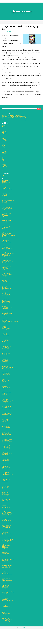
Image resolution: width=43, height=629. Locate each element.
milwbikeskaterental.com (6, 434)
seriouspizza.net (5, 478)
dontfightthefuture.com (6, 266)
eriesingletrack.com (5, 291)
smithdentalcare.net (5, 620)
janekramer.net (4, 415)
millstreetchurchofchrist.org (7, 591)
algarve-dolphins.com (6, 428)
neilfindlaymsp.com (5, 460)
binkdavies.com (4, 379)
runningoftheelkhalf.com (6, 514)
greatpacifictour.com (6, 455)
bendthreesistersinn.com (6, 444)
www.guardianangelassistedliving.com (9, 576)
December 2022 (4, 165)
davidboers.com (5, 498)
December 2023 (4, 151)
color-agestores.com (5, 340)
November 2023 (4, 152)
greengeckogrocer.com (6, 309)
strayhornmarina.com (5, 373)
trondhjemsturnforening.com (7, 577)
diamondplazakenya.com (6, 578)
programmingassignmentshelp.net (8, 200)
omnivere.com (4, 194)
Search (3, 106)
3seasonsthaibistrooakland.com (7, 332)
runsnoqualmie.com (5, 528)
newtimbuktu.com (5, 196)
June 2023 (3, 158)
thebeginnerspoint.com (6, 357)
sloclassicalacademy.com (6, 370)
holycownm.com (5, 452)
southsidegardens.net (6, 561)
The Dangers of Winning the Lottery (10, 103)
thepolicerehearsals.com (6, 365)
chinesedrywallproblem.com (7, 443)
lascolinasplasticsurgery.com (7, 536)
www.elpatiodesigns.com (6, 570)
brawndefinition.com (5, 375)
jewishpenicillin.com (5, 319)
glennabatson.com (5, 372)
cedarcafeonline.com (5, 191)
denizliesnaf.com (5, 473)
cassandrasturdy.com (5, 351)
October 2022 (4, 167)
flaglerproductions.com (6, 374)
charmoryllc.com (5, 360)
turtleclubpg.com (5, 454)
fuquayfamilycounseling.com (7, 607)
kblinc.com (4, 289)
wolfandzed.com (5, 548)
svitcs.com (3, 477)
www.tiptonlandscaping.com (7, 541)
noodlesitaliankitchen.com (6, 213)
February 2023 (4, 163)
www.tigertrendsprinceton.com (7, 511)
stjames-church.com (5, 397)
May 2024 (3, 145)
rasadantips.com (5, 195)
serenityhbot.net (5, 506)
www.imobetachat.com (6, 499)
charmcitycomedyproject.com (7, 400)
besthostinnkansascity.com (7, 619)
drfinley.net (4, 603)
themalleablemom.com (6, 410)
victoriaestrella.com (5, 457)
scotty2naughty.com (5, 398)
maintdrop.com (4, 224)
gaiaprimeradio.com (5, 419)
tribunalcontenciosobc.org (7, 368)
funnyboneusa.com (5, 446)
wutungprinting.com (5, 432)
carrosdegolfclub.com (6, 255)
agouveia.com (4, 609)
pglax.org (3, 438)
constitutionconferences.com (7, 474)
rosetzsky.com (4, 393)
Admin (13, 32)
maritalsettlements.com (6, 433)
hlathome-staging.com (6, 311)
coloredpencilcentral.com (6, 268)
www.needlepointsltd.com (6, 533)
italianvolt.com (4, 282)
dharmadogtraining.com (6, 613)
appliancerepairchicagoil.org (7, 208)
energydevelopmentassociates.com (8, 257)
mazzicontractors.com (6, 564)
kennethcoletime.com (6, 411)
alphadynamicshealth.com (6, 594)
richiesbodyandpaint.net (6, 184)
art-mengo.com (4, 418)
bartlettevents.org (5, 241)
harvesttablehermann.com (6, 254)
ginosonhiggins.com (5, 431)
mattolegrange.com (5, 424)
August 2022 (4, 170)
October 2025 (4, 131)
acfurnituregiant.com (5, 192)
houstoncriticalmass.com (6, 362)
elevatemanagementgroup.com (7, 600)
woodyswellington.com (6, 567)
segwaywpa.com (5, 487)
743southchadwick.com (6, 262)
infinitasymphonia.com (6, 387)
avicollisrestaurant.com (6, 461)
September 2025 (4, 132)
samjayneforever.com (6, 585)
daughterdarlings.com (6, 186)
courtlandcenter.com (5, 459)
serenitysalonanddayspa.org (7, 189)
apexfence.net (4, 624)
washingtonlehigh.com (6, 545)
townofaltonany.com (6, 437)
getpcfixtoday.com (5, 218)
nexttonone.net (5, 505)
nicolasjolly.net (4, 386)
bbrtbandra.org (4, 219)
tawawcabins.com (5, 279)
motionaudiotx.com (5, 614)
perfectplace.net (5, 331)
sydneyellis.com (4, 314)
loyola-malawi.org (5, 342)
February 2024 (4, 149)
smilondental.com (5, 304)
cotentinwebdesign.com (6, 246)
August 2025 (4, 133)
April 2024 (3, 146)
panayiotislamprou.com (6, 232)
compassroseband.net (6, 479)
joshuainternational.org (6, 507)
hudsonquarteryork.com (6, 571)
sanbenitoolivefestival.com (7, 352)
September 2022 (4, 169)
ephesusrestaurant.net (6, 566)
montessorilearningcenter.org (7, 583)
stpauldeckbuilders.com (6, 526)
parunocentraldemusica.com (7, 574)
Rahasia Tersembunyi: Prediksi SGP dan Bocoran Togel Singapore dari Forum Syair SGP (16, 119)
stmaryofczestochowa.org (6, 406)
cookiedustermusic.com (6, 447)
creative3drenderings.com (6, 494)
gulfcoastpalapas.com (6, 488)
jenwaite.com (4, 599)
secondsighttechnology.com (7, 307)
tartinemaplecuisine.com (6, 414)
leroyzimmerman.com (6, 601)
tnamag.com (4, 483)
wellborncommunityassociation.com (8, 235)
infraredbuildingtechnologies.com (8, 253)
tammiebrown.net (5, 420)
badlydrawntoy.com (5, 501)
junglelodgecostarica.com (6, 425)
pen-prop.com (4, 510)
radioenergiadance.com (6, 229)
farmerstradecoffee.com (6, 496)
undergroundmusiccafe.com (7, 621)
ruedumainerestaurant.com (6, 392)
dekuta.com (4, 550)
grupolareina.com (5, 244)
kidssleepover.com (5, 201)
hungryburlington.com (6, 412)
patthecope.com (5, 476)
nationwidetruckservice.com (7, 453)
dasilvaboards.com (5, 371)
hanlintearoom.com (5, 597)
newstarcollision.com (5, 305)
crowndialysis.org (5, 315)
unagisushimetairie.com (6, 215)
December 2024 (4, 139)
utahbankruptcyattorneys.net (7, 274)
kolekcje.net (4, 326)
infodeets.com (4, 187)
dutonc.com (4, 421)
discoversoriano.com (5, 355)
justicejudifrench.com (6, 407)
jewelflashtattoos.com (6, 216)
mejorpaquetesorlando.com (7, 298)
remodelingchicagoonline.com (7, 539)
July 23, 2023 (8, 32)
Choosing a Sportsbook (35, 103)
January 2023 (4, 164)
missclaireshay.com (5, 180)
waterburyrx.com (5, 465)
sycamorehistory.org (5, 554)
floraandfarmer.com (5, 258)
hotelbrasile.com (5, 239)
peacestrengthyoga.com (6, 517)
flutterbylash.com (5, 596)
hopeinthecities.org (5, 347)
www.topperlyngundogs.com (7, 513)
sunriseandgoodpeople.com (7, 441)
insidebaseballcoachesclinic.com (8, 589)
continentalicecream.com (6, 377)
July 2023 (3, 157)
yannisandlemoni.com (5, 287)
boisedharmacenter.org (6, 339)
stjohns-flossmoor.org (6, 445)
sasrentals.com (4, 306)
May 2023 (3, 159)
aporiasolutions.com (5, 486)
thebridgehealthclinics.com (7, 490)
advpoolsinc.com (5, 466)
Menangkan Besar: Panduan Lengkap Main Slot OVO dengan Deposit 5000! (14, 117)
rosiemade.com (4, 293)
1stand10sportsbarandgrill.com (7, 299)
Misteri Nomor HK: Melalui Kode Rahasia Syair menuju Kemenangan (13, 115)
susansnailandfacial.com (6, 508)
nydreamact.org (4, 214)
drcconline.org (4, 463)
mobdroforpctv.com (5, 350)
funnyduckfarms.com (5, 598)
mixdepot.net (4, 552)
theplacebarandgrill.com (6, 464)
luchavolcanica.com (5, 451)
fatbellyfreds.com (5, 569)
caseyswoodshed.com (6, 471)
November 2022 (4, 166)
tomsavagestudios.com (6, 320)
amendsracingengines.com (6, 520)
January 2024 (4, 150)
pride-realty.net (4, 593)
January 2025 (4, 138)
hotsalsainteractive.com (6, 188)
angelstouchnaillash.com (6, 301)
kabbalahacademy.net (6, 302)
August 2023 (4, 156)
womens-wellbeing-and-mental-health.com (10, 321)
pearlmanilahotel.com (6, 222)
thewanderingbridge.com (6, 408)
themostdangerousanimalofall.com (8, 364)
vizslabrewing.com (5, 285)
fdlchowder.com (5, 532)
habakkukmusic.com (5, 504)
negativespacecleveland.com (7, 439)
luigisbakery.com (5, 546)
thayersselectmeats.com (6, 485)
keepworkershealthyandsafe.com (8, 212)
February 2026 (4, 126)
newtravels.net (4, 202)
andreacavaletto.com (6, 337)
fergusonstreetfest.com (6, 584)
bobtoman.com (4, 225)
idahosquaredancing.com (6, 278)
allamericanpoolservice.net (7, 318)
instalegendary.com (5, 211)
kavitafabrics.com (5, 450)
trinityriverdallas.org (5, 330)
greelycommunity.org (6, 391)
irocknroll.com (4, 275)
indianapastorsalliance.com (7, 468)
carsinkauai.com (4, 590)
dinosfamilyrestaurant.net (6, 252)
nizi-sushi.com (4, 417)
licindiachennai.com (5, 185)
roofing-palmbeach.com (6, 265)
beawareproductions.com (6, 401)
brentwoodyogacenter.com (7, 540)
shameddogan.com (5, 492)
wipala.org (3, 341)
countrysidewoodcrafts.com (7, 207)
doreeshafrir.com (5, 399)
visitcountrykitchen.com (6, 427)
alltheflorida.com (5, 587)
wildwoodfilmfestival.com (6, 236)
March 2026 (3, 125)
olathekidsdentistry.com (6, 295)
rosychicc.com (4, 344)
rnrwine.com (4, 605)
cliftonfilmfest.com (5, 269)
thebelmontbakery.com (6, 205)
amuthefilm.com (5, 384)
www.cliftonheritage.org (6, 537)
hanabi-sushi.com (5, 547)
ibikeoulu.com (4, 404)
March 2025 (3, 137)
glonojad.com (4, 394)
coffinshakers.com (5, 405)
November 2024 (4, 140)
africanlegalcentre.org (6, 388)
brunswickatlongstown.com (7, 413)
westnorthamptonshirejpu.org (7, 238)
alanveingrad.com (5, 430)
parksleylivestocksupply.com (7, 338)
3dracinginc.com (5, 361)
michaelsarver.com (5, 308)
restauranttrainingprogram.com (7, 317)
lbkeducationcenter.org (6, 328)
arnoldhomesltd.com (5, 267)
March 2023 (3, 162)
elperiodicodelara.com (6, 182)
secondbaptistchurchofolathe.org (8, 610)
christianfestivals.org (5, 426)
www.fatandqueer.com (6, 523)
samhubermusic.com (5, 623)
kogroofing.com (5, 227)
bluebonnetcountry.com (6, 220)
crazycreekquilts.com (5, 378)
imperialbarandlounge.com (6, 271)
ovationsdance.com (5, 324)
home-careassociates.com (6, 335)
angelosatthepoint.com (6, 467)
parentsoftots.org (5, 493)
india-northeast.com (5, 264)
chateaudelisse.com (5, 234)
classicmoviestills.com (6, 353)
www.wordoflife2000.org (6, 277)
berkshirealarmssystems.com (7, 284)
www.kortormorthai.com (6, 521)
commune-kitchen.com (6, 382)
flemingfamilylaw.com (6, 604)
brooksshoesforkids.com (6, 484)
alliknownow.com (5, 366)
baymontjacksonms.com (6, 435)
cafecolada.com (5, 354)
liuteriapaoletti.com (5, 440)
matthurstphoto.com (5, 586)
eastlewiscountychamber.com (7, 367)
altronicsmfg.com (5, 198)
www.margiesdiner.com (6, 531)
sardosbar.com (4, 281)
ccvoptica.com (4, 544)
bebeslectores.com (5, 249)
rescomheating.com (5, 617)
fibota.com (4, 572)
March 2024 (3, 147)
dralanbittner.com (5, 286)
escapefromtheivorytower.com (7, 261)
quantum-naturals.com (6, 581)
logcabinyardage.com (6, 497)
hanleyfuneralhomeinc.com (7, 297)
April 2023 (3, 160)
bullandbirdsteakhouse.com (7, 534)
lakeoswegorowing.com (6, 606)
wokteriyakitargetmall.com (7, 312)
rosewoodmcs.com (5, 553)
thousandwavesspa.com (6, 458)
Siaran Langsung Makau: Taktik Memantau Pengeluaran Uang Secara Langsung (14, 120)
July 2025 (3, 135)
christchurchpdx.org (5, 380)
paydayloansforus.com (6, 204)
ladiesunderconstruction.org (7, 248)
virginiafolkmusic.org (5, 322)
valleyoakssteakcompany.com (7, 470)
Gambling (7, 100)
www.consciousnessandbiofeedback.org (9, 557)
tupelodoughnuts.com (6, 294)
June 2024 (3, 144)
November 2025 (4, 130)
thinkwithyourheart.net (6, 273)
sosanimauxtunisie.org (6, 226)
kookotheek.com (5, 231)
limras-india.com (5, 181)
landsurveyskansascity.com (6, 525)
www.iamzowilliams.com (6, 558)
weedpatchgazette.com (6, 288)
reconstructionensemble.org (7, 448)
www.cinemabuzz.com (6, 551)
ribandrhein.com (5, 325)
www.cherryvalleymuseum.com (7, 245)
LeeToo (24, 627)
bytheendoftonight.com (6, 346)
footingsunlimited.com (6, 527)
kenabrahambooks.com (6, 381)
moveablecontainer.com (6, 242)
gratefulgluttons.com (6, 348)
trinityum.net (4, 563)
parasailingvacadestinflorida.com (8, 592)
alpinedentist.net (5, 228)
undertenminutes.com (6, 193)
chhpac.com (4, 612)
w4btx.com (4, 300)
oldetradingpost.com (5, 247)
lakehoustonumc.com (6, 503)
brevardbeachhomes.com (6, 260)
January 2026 (4, 127)
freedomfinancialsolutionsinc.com (8, 518)
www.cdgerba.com (5, 573)
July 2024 (3, 143)
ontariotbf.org (4, 209)
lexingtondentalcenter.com (7, 313)
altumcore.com (4, 480)
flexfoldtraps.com (5, 519)
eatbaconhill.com (5, 199)
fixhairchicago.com (5, 472)
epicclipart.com (4, 221)
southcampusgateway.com (6, 233)
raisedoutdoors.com (5, 272)
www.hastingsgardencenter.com (8, 559)
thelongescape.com (5, 423)
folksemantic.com (5, 280)
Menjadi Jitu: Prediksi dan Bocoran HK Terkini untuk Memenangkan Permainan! (14, 116)
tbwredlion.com (5, 579)
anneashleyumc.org (5, 524)
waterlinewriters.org (5, 491)
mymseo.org (4, 611)
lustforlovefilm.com (5, 385)
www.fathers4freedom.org (6, 512)
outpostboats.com (5, 345)
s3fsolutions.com (5, 259)
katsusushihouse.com (5, 390)
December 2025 (4, 129)
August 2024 (4, 142)
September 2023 (4, 155)
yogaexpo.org (4, 334)
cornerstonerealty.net (6, 556)
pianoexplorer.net (5, 560)
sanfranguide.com (5, 359)
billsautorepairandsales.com (7, 580)
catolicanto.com (5, 327)
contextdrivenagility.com (6, 403)
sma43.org (3, 538)
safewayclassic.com (5, 206)
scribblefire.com (5, 333)
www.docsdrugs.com (5, 530)
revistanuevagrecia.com (6, 395)
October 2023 (4, 153)
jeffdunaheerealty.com (6, 516)
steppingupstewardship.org (7, 543)
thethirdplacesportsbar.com (7, 565)
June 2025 (3, 136)
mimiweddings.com (5, 618)
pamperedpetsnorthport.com (7, 292)
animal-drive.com (5, 481)
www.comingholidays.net (6, 358)
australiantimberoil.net (6, 251)
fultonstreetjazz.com (5, 240)
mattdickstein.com (5, 500)
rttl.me (3, 616)
